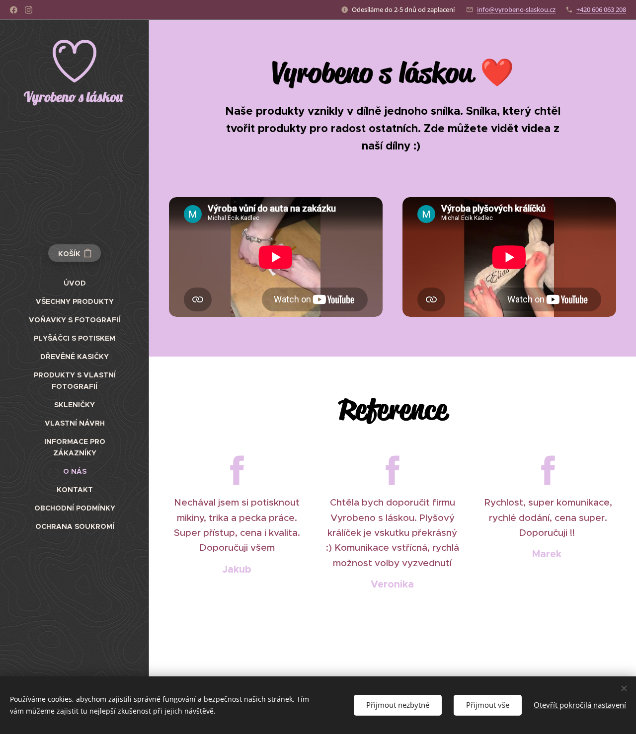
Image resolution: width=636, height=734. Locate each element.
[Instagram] (28, 9)
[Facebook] (13, 9)
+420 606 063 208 (601, 9)
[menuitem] (74, 283)
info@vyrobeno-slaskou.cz (516, 9)
